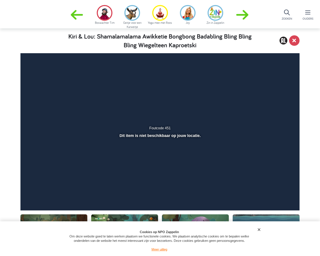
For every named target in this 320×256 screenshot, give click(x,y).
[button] (242, 15)
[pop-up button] (271, 195)
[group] (104, 14)
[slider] (159, 186)
